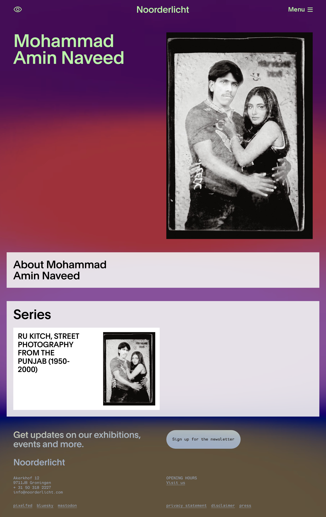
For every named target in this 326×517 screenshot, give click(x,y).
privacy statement (186, 505)
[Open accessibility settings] (17, 9)
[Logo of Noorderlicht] (163, 9)
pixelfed (22, 505)
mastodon (67, 505)
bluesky (45, 505)
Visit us (175, 482)
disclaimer (223, 505)
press (245, 505)
